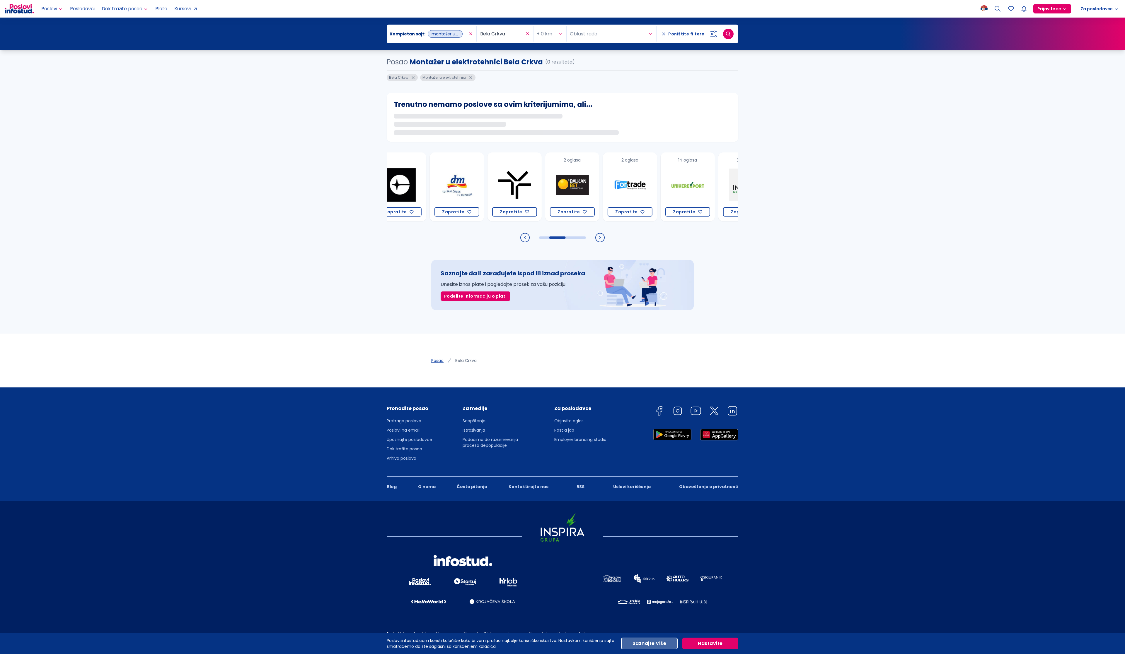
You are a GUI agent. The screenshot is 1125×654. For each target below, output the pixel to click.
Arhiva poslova (401, 458)
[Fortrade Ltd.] (604, 186)
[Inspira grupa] (719, 186)
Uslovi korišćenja (632, 487)
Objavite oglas (569, 421)
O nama (427, 487)
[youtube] (696, 412)
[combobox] (428, 34)
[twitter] (714, 412)
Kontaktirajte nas (528, 487)
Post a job (564, 430)
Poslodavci (82, 8)
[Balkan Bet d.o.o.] (546, 186)
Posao (437, 360)
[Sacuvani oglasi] (1011, 9)
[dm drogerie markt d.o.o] (430, 186)
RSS (580, 487)
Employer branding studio (580, 439)
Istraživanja (474, 430)
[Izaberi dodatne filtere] (713, 34)
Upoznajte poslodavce (409, 439)
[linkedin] (732, 412)
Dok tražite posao (404, 449)
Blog (392, 487)
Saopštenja (474, 421)
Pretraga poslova (404, 421)
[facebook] (659, 412)
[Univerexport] (661, 186)
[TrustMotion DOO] (488, 186)
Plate (161, 8)
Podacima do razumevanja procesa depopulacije (490, 442)
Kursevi (182, 8)
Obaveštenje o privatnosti (708, 487)
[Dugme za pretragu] (728, 34)
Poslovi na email (403, 430)
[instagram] (677, 412)
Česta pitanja (472, 487)
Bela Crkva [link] (466, 360)
